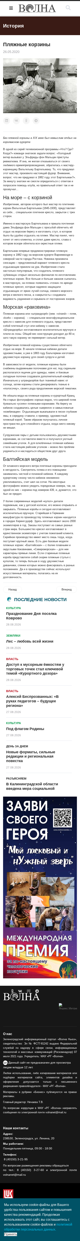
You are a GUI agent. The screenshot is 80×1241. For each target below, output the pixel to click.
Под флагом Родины (25, 729)
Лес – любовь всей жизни (29, 641)
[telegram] (37, 991)
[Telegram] (36, 120)
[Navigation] (11, 8)
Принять (10, 1234)
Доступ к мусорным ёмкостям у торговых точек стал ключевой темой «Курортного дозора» (35, 668)
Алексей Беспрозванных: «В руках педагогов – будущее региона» (32, 701)
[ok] (12, 991)
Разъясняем (16, 778)
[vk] (20, 991)
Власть (12, 659)
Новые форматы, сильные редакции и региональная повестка (30, 756)
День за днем (17, 746)
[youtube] (29, 991)
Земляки (13, 635)
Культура (13, 608)
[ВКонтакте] (16, 120)
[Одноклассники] (26, 120)
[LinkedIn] (6, 120)
